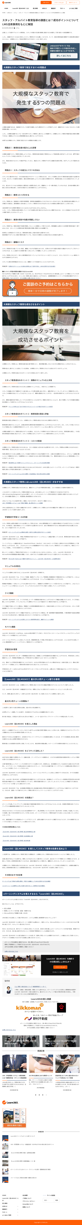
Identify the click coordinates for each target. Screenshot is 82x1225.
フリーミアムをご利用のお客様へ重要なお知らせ (24, 1178)
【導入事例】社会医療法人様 (17, 836)
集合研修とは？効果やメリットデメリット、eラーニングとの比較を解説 (29, 463)
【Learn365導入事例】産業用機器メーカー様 (23, 1161)
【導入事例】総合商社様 (16, 840)
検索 (56, 1200)
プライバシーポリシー (29, 1201)
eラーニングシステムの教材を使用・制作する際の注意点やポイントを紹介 (30, 532)
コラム (17, 28)
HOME (4, 1195)
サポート (4, 1212)
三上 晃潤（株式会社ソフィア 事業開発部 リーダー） (31, 987)
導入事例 (4, 1203)
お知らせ (4, 1206)
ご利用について (27, 1198)
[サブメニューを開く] (18, 1206)
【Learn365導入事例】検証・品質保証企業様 (23, 1153)
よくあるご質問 (6, 1215)
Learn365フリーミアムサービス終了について (23, 1136)
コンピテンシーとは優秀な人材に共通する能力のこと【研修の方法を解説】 (23, 886)
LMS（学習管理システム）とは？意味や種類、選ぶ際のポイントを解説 (22, 503)
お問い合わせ (46, 2)
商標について (26, 1207)
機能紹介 (4, 1209)
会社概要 (25, 1195)
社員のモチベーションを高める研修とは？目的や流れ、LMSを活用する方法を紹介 (32, 266)
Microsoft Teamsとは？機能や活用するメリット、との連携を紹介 (35, 559)
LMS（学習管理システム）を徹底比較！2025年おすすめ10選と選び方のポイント (32, 1144)
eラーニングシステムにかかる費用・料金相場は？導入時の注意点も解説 (29, 474)
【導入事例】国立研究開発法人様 (18, 831)
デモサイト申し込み (59, 2)
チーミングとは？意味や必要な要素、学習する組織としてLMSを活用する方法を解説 (26, 881)
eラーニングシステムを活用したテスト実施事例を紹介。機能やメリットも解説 (31, 619)
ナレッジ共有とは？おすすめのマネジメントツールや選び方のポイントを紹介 (31, 406)
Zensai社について (28, 1204)
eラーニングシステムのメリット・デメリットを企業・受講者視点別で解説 (30, 1169)
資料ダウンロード (73, 2)
